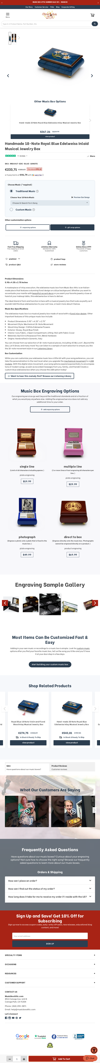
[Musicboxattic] (9, 1018)
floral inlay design (78, 313)
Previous (7, 38)
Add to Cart (64, 1058)
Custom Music (24, 209)
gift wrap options (73, 227)
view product (50, 136)
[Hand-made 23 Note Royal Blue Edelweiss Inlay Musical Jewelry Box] (50, 112)
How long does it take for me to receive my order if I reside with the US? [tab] (47, 896)
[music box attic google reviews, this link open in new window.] (22, 1036)
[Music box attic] (20, 1018)
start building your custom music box (50, 664)
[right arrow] (92, 76)
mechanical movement (75, 360)
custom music (83, 648)
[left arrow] (8, 76)
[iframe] (90, 1058)
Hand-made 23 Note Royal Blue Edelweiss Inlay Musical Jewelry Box (50, 123)
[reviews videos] (27, 811)
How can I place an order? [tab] (22, 880)
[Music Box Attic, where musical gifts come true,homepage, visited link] (50, 15)
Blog (57, 7)
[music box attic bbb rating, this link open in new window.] (78, 1036)
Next (19, 38)
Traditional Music (26, 191)
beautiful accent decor (43, 293)
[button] (50, 174)
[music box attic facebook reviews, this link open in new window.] (59, 1036)
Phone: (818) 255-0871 (15, 1006)
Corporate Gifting (67, 7)
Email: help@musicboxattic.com (20, 1009)
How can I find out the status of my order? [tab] (31, 888)
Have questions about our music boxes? (24, 767)
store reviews (60, 264)
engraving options (29, 227)
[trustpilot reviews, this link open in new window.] (40, 1036)
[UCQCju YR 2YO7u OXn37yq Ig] (13, 1018)
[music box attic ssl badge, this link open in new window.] (50, 1045)
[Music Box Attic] (6, 1018)
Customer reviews (59, 767)
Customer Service (41, 7)
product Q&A (15, 264)
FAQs (52, 7)
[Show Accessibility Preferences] (94, 1050)
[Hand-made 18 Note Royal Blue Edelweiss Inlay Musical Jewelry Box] (10, 38)
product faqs (59, 259)
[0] (92, 15)
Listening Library (44, 348)
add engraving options (51, 409)
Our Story (29, 7)
